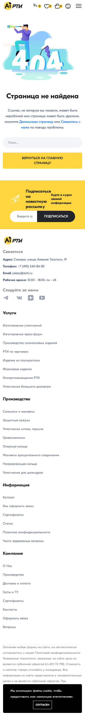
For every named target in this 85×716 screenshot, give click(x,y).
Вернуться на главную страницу (42, 160)
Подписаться (56, 216)
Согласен (42, 704)
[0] (36, 6)
